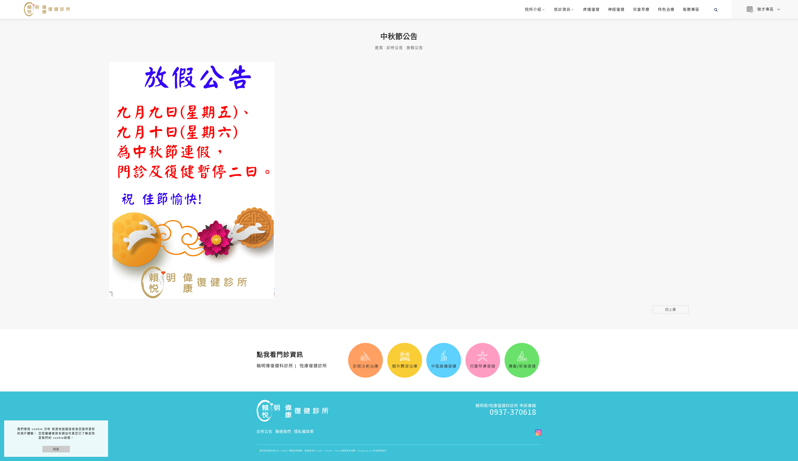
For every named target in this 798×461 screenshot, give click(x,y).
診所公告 (395, 48)
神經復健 (616, 9)
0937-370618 (513, 411)
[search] (716, 10)
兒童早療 (641, 9)
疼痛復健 (591, 9)
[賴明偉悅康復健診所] (536, 432)
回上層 (670, 309)
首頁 (379, 48)
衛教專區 (691, 9)
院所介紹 (533, 9)
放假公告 (414, 48)
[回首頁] (47, 9)
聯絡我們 (283, 432)
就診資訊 (562, 9)
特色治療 (666, 9)
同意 (56, 449)
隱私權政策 (304, 432)
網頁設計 (382, 451)
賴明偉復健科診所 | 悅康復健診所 (292, 360)
